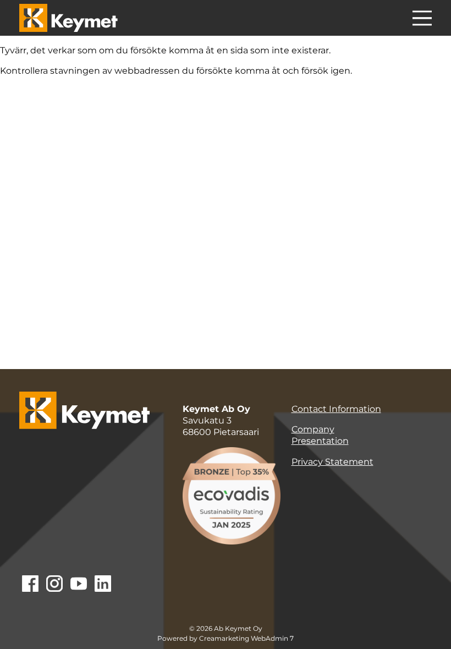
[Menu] (422, 19)
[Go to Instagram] (54, 585)
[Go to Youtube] (79, 585)
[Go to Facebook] (30, 585)
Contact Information (336, 409)
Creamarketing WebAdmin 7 (246, 638)
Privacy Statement (332, 462)
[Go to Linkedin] (103, 585)
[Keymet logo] (68, 18)
